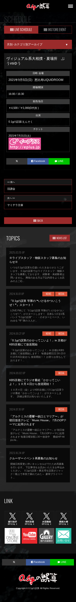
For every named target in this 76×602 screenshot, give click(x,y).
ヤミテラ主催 (15, 202)
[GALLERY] (46, 535)
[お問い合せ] (63, 535)
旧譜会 (11, 186)
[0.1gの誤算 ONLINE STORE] (12, 535)
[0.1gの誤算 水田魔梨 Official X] (46, 518)
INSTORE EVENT (57, 29)
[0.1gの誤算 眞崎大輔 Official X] (63, 518)
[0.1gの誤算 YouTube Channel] (29, 535)
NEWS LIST (62, 238)
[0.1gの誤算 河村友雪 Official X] (29, 518)
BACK (40, 220)
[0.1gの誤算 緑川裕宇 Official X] (12, 518)
